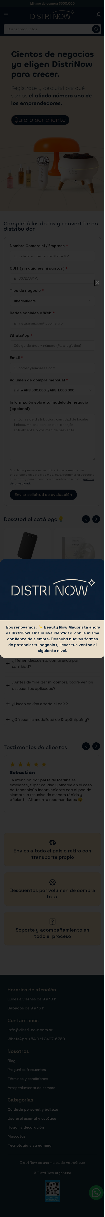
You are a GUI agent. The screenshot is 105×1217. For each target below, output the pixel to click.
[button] (93, 282)
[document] (50, 608)
